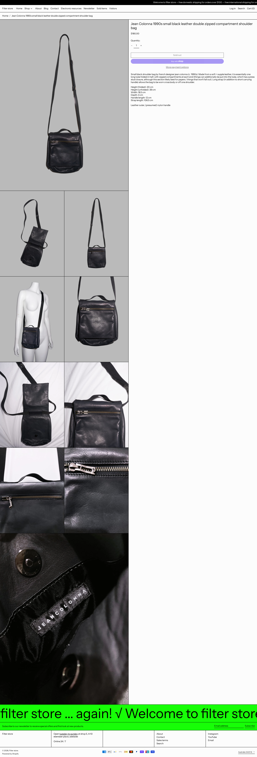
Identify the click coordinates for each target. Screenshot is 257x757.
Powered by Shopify (10, 754)
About (160, 734)
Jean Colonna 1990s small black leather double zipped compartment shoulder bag (52, 15)
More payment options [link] (177, 67)
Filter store (7, 8)
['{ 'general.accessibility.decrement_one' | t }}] (132, 46)
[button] (241, 8)
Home (5, 15)
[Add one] (141, 46)
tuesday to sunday (69, 734)
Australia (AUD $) (245, 752)
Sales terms (162, 740)
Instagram (213, 734)
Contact (161, 737)
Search (160, 743)
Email (211, 740)
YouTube (212, 737)
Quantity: (135, 40)
